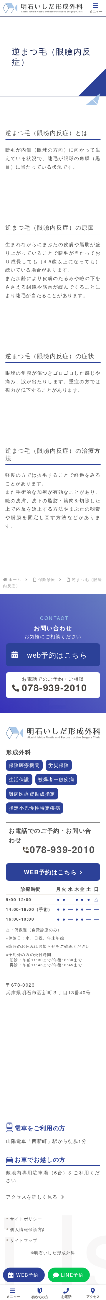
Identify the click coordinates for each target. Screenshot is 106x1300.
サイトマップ (24, 1240)
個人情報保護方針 (28, 1229)
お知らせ (47, 946)
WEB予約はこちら (50, 872)
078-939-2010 (62, 849)
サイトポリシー (26, 1219)
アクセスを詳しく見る (32, 1196)
